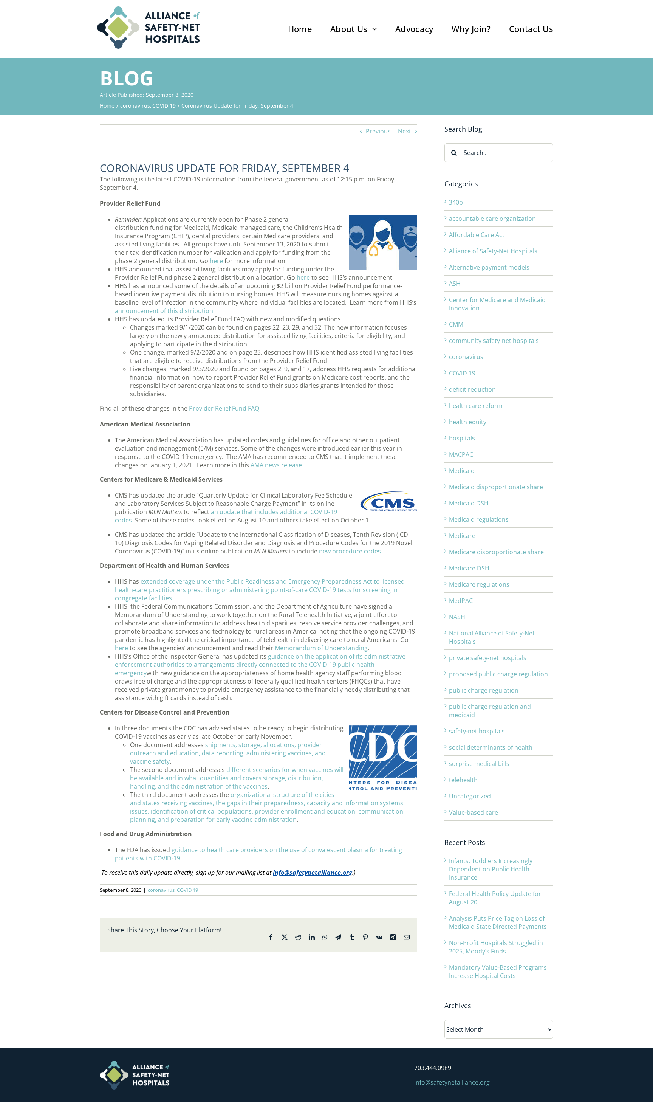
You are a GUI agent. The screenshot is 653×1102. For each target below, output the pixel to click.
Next (404, 131)
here (216, 261)
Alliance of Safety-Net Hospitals (493, 251)
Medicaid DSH (469, 503)
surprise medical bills (479, 763)
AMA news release (276, 465)
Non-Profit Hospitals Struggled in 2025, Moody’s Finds (496, 947)
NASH (457, 617)
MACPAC (461, 454)
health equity (467, 422)
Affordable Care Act (476, 235)
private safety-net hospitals (487, 658)
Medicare (462, 536)
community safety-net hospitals (494, 340)
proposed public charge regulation (498, 674)
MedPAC (461, 601)
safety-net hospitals (477, 731)
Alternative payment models (489, 267)
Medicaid (462, 471)
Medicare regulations (479, 584)
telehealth (463, 780)
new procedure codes (350, 551)
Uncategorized (470, 796)
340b (456, 202)
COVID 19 (187, 890)
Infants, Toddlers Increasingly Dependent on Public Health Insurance (490, 869)
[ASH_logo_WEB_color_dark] (148, 9)
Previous (378, 131)
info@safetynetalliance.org (312, 872)
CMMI (457, 324)
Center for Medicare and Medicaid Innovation (497, 304)
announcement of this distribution (164, 311)
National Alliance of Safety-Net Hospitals (492, 637)
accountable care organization (492, 218)
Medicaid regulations (479, 519)
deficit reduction (472, 389)
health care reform (476, 405)
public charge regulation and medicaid (490, 710)
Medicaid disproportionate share (496, 487)
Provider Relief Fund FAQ (224, 408)
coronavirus (161, 890)
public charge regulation (483, 690)
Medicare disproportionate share (496, 552)
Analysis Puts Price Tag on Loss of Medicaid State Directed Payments (498, 922)
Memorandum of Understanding (321, 648)
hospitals (462, 438)
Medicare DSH (469, 568)
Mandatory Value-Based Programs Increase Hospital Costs (498, 971)
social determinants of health (490, 747)
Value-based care (473, 812)
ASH (455, 283)
